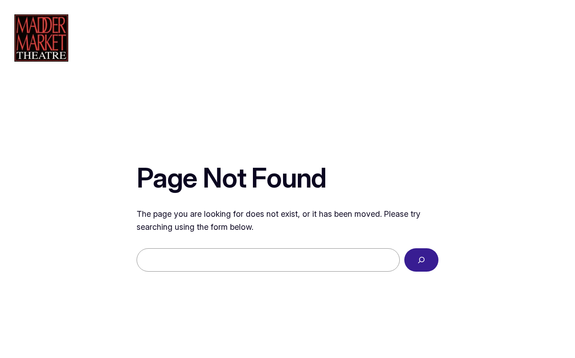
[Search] (421, 260)
